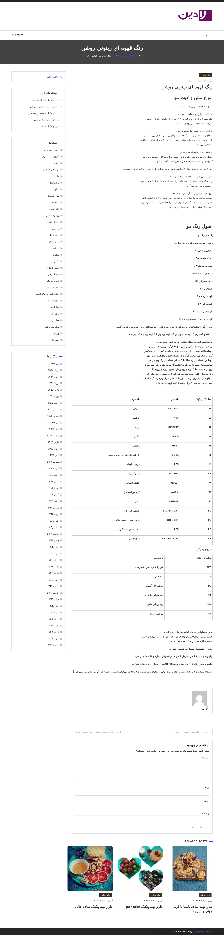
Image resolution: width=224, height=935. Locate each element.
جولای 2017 (54, 540)
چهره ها (55, 339)
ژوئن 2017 (54, 547)
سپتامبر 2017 (53, 527)
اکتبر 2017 (54, 520)
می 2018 (55, 488)
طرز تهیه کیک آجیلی (50, 126)
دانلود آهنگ (54, 182)
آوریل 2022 (53, 383)
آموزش (56, 163)
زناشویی (55, 228)
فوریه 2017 (54, 573)
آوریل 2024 (53, 370)
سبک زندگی (53, 241)
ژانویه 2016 (54, 638)
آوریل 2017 (54, 560)
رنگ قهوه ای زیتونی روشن (187, 87)
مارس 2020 (53, 442)
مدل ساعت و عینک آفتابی (47, 294)
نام (207, 788)
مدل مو (55, 320)
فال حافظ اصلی (54, 76)
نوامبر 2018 (54, 481)
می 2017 (55, 553)
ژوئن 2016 (54, 605)
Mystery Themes (204, 931)
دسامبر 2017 (53, 507)
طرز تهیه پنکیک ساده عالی (94, 907)
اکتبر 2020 (54, 429)
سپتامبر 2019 (53, 461)
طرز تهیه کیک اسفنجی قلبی (46, 119)
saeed (200, 900)
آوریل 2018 (54, 494)
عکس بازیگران (52, 267)
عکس (56, 261)
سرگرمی (55, 248)
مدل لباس (54, 307)
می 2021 (55, 422)
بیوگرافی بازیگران (51, 169)
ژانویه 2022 (53, 402)
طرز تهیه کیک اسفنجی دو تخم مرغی (43, 113)
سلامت (56, 254)
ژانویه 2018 (54, 501)
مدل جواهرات (53, 287)
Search (19, 34)
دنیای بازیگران (53, 195)
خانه (208, 35)
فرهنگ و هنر (53, 274)
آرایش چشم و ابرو (51, 150)
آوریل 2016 (54, 619)
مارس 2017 (53, 566)
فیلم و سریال (53, 280)
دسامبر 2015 (53, 645)
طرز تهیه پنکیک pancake (144, 907)
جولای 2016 (54, 599)
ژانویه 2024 (53, 376)
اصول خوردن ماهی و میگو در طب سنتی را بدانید (97, 732)
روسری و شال (52, 215)
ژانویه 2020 (53, 448)
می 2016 (55, 612)
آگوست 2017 (53, 533)
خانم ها (56, 176)
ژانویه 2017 (54, 579)
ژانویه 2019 (54, 474)
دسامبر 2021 (53, 409)
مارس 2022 (53, 389)
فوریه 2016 (54, 632)
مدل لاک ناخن (53, 300)
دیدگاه (205, 758)
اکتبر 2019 (54, 455)
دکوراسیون (54, 208)
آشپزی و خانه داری (50, 156)
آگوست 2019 (53, 468)
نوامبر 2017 (54, 514)
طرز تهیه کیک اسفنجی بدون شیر (44, 106)
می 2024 (54, 363)
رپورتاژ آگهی (53, 222)
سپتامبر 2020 (53, 435)
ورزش (56, 333)
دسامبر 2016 (53, 586)
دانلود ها (55, 189)
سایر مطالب (205, 75)
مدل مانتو (55, 313)
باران (205, 708)
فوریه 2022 (53, 396)
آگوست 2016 (53, 592)
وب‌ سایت (204, 813)
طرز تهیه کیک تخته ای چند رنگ (45, 100)
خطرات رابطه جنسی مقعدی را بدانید (192, 732)
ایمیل (206, 800)
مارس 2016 (53, 625)
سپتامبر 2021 (53, 416)
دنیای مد (55, 202)
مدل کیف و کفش (51, 326)
